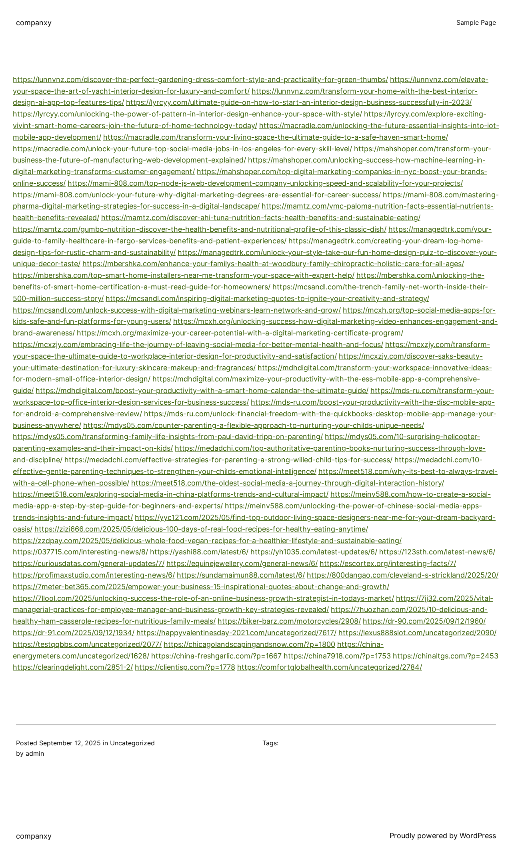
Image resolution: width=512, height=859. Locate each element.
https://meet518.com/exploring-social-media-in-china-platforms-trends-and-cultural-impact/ (170, 494)
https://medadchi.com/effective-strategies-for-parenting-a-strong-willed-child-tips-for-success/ (228, 460)
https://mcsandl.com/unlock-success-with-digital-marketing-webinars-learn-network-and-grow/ (177, 310)
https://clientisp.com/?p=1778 (185, 667)
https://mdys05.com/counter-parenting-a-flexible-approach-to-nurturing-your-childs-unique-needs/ (253, 425)
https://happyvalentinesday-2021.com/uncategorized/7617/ (236, 632)
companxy (34, 22)
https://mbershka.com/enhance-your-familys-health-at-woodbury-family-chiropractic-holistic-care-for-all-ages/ (273, 263)
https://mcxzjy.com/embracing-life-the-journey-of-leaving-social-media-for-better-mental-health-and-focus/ (198, 344)
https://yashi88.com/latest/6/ (199, 552)
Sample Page (476, 22)
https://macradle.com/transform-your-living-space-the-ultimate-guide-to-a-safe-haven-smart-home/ (275, 137)
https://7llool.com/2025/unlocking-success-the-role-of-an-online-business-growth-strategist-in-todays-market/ (203, 598)
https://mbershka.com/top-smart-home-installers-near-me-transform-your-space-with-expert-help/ (183, 275)
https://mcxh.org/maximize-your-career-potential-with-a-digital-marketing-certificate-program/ (240, 333)
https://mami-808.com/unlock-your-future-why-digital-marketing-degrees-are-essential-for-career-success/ (197, 195)
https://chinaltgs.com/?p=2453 (445, 656)
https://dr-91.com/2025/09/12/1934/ (73, 632)
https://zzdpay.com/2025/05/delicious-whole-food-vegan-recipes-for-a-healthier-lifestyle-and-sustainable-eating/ (207, 540)
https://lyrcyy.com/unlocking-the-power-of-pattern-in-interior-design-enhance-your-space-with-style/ (187, 114)
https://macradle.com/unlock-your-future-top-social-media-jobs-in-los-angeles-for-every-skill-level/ (182, 149)
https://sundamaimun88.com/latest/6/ (241, 575)
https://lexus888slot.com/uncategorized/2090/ (417, 632)
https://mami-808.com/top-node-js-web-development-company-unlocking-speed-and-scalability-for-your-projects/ (265, 183)
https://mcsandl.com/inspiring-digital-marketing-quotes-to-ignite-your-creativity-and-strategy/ (267, 298)
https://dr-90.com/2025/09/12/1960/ (424, 621)
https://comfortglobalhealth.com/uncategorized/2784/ (329, 667)
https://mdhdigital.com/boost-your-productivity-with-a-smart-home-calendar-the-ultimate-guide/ (202, 390)
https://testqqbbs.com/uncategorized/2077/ (87, 644)
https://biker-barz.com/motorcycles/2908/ (289, 621)
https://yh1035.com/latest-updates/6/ (313, 552)
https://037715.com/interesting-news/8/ (80, 552)
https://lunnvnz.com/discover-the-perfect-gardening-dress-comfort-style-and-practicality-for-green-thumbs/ (200, 79)
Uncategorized (132, 743)
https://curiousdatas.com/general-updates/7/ (88, 563)
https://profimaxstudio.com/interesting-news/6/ (94, 575)
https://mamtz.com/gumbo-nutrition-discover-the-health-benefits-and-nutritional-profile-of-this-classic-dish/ (199, 229)
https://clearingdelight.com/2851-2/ (73, 667)
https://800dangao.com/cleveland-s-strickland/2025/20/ (402, 575)
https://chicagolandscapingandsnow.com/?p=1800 (249, 644)
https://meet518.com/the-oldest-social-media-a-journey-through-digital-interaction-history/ (287, 483)
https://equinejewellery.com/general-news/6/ (242, 563)
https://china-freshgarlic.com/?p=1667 (216, 656)
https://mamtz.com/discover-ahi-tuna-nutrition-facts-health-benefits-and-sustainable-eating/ (260, 217)
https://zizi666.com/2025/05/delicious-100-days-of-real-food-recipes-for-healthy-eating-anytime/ (201, 529)
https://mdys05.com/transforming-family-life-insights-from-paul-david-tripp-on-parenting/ (168, 436)
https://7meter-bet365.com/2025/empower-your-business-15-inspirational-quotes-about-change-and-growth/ (201, 586)
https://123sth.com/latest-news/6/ (437, 552)
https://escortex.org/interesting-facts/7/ (388, 563)
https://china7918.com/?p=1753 (337, 656)
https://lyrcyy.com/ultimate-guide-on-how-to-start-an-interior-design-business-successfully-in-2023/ (299, 102)
